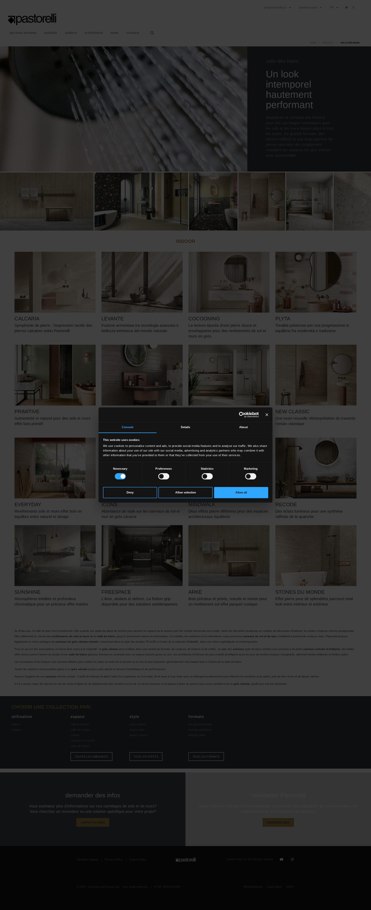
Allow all (241, 492)
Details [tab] (185, 427)
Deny (130, 492)
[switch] (163, 476)
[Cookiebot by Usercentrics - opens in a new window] (242, 415)
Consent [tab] (127, 427)
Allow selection (185, 492)
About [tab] (243, 427)
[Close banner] (266, 414)
